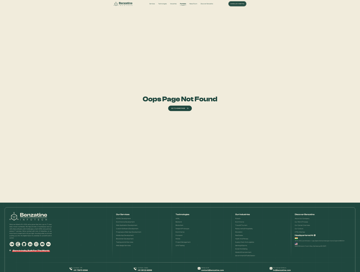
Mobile (178, 239)
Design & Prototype (182, 228)
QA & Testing (180, 245)
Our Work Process (301, 222)
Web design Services (123, 245)
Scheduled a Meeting (237, 3)
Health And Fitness (241, 239)
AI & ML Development (123, 218)
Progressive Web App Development (128, 232)
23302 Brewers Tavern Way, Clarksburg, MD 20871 (310, 246)
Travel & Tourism (241, 225)
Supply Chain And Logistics (244, 242)
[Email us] (42, 244)
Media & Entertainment (243, 252)
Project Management (183, 242)
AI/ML (178, 218)
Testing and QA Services (124, 242)
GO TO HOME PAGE (178, 108)
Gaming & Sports (241, 245)
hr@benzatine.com (282, 270)
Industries (173, 4)
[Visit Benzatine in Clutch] (18, 244)
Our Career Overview (302, 225)
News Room (193, 4)
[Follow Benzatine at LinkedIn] (30, 244)
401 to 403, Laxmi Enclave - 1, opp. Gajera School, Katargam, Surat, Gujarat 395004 (319, 241)
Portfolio (183, 4)
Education (238, 232)
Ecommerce (180, 232)
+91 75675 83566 (80, 270)
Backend (179, 222)
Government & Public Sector (245, 255)
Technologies (162, 4)
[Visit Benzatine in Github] (24, 244)
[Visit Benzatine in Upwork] (11, 244)
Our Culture (299, 228)
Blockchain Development (125, 239)
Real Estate (239, 235)
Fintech (237, 218)
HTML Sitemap (300, 232)
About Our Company (302, 218)
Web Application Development (126, 225)
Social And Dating (241, 249)
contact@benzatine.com (212, 270)
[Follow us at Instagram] (36, 244)
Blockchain (179, 225)
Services (152, 4)
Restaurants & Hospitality (244, 228)
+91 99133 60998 (145, 270)
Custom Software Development (127, 228)
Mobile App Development (125, 235)
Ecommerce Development (125, 222)
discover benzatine (207, 4)
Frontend (179, 235)
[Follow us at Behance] (48, 244)
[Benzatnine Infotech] (123, 3)
